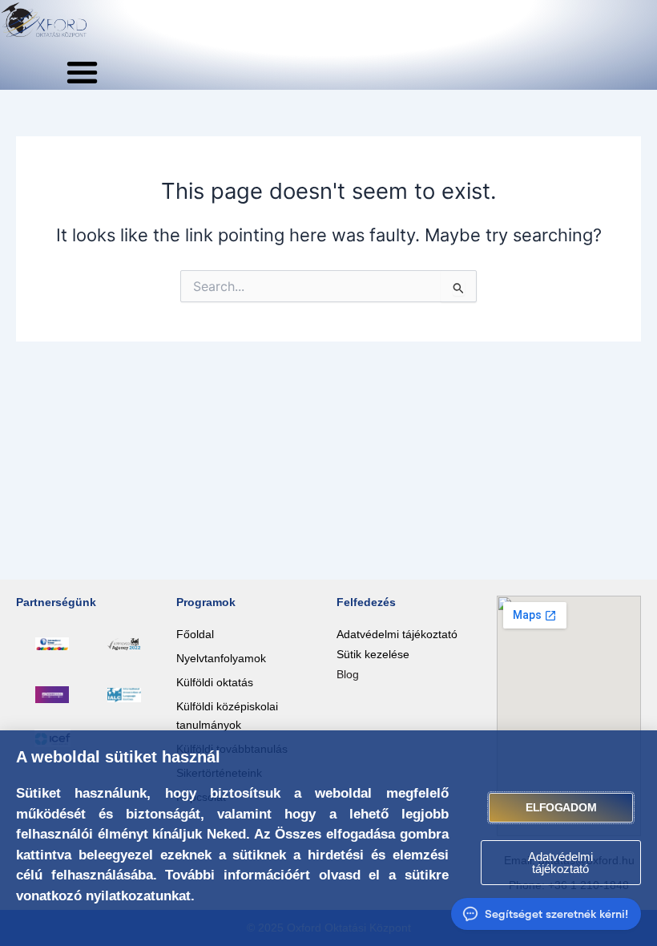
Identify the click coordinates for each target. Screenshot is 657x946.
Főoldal (195, 634)
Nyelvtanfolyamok (221, 658)
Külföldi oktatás (214, 682)
